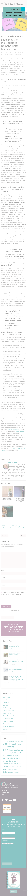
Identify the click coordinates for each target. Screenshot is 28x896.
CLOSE (23, 9)
